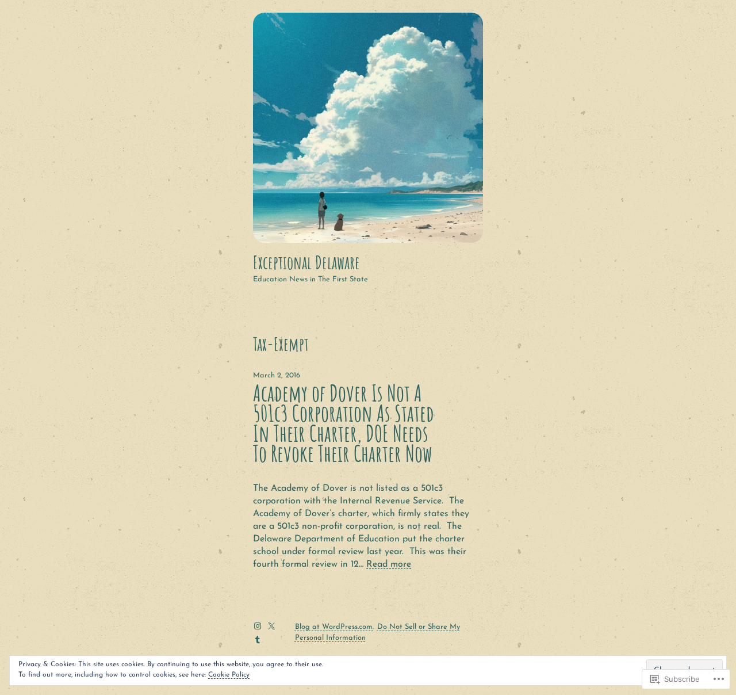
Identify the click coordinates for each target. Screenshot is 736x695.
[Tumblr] (257, 639)
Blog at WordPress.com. (334, 627)
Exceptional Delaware (306, 262)
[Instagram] (257, 626)
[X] (271, 626)
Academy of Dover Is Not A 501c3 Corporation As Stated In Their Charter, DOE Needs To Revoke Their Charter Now (343, 423)
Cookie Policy (229, 674)
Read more (388, 564)
